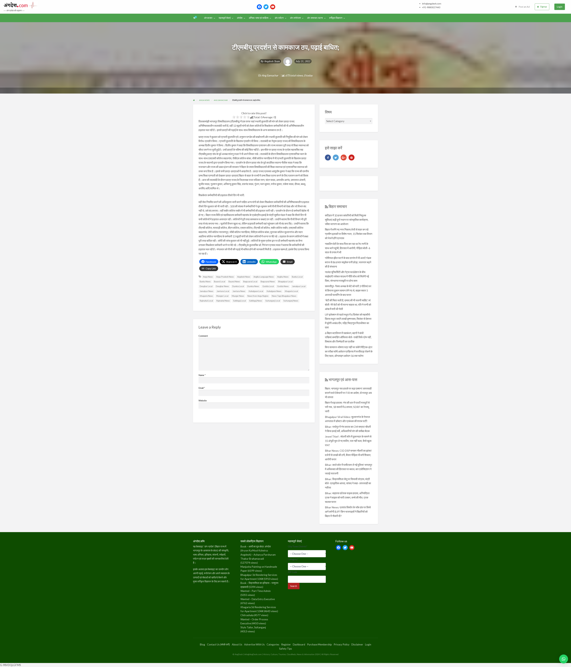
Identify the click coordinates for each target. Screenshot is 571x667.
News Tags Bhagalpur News (284, 296)
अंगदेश (239, 18)
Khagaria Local (291, 291)
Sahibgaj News (255, 301)
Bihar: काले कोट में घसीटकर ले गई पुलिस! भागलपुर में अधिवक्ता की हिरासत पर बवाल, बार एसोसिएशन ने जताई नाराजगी (348, 469)
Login (559, 6)
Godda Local (268, 286)
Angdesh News (243, 277)
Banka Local (297, 277)
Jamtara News (239, 291)
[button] (563, 659)
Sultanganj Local (272, 301)
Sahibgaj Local (239, 301)
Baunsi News (234, 281)
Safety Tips (285, 648)
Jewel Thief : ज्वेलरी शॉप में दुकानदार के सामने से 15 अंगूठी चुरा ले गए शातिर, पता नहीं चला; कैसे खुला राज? (348, 441)
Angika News (282, 277)
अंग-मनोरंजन (295, 18)
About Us (237, 644)
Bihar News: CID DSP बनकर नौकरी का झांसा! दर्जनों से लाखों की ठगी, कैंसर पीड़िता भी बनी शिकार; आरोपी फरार (348, 455)
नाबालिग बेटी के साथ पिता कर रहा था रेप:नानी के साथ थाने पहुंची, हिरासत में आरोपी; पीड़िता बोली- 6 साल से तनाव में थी (347, 248)
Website (203, 400)
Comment (203, 335)
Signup (543, 6)
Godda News (283, 286)
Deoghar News (222, 286)
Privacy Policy (341, 644)
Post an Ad (524, 6)
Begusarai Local (250, 281)
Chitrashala (246, 615)
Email (202, 388)
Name (202, 375)
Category (293, 559)
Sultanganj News (290, 301)
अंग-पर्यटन (279, 18)
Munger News (238, 296)
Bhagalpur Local (285, 281)
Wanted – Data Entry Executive (257, 599)
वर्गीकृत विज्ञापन (335, 18)
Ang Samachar (270, 75)
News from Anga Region (257, 296)
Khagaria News (206, 296)
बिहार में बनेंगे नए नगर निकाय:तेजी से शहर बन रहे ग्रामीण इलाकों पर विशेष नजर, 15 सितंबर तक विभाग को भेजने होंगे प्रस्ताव (348, 234)
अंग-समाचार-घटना (315, 18)
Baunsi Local (219, 281)
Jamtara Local (223, 291)
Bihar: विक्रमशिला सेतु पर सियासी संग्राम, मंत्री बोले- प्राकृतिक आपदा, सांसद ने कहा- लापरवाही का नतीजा (348, 483)
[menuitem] (522, 7)
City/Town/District (297, 546)
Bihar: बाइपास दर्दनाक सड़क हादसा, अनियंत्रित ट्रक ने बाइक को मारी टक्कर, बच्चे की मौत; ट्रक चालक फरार (347, 497)
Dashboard (299, 644)
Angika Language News (264, 277)
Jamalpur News (206, 291)
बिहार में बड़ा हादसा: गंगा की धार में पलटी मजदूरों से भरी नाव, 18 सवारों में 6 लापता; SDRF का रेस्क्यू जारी (347, 407)
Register (286, 644)
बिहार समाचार (338, 206)
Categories (273, 644)
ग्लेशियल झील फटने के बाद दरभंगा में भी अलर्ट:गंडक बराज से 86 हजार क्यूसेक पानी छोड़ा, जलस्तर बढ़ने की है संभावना (348, 262)
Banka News (205, 281)
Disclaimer (357, 644)
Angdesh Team (272, 61)
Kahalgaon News (274, 291)
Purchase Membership (319, 644)
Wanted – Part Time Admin (255, 590)
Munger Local (222, 296)
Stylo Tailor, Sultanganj (253, 627)
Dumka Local (238, 286)
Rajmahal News (223, 301)
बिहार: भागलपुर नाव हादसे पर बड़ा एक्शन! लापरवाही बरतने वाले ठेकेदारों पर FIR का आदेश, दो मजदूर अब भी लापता (348, 393)
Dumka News (253, 286)
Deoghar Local (206, 286)
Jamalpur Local (298, 286)
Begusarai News (268, 281)
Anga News (208, 277)
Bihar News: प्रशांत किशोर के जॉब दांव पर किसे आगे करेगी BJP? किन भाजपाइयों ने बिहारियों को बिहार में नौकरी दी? (348, 512)
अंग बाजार (208, 18)
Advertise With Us (254, 644)
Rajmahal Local (206, 301)
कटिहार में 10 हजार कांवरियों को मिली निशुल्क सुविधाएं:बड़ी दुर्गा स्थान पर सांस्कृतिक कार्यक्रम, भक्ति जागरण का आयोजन (346, 220)
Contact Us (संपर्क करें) (218, 644)
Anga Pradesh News (225, 277)
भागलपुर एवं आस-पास (343, 379)
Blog (202, 644)
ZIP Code (292, 572)
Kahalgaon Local (256, 291)
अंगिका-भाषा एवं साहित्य (258, 18)
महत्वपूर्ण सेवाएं (225, 18)
